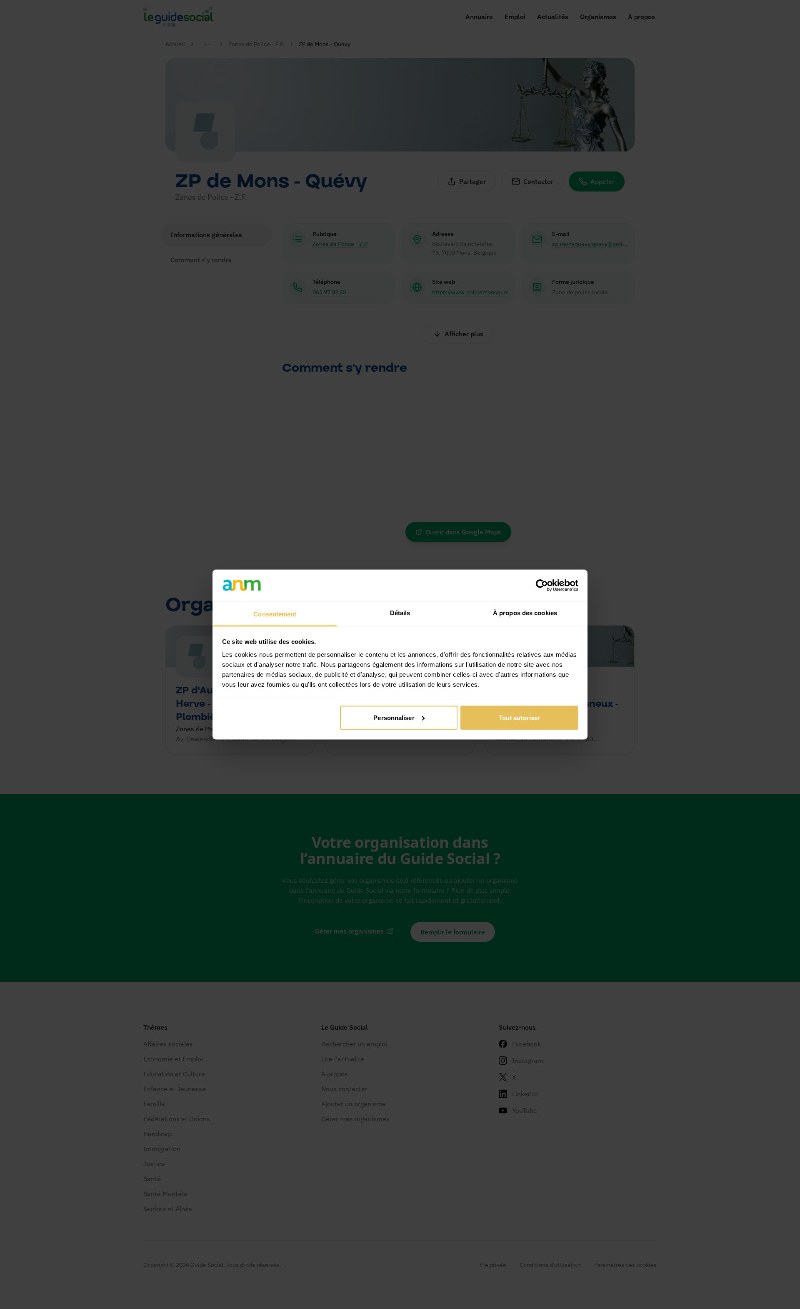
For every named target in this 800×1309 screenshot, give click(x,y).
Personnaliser (393, 717)
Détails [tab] (400, 612)
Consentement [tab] (274, 614)
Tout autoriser (519, 717)
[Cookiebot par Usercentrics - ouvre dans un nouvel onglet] (541, 585)
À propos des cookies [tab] (525, 612)
